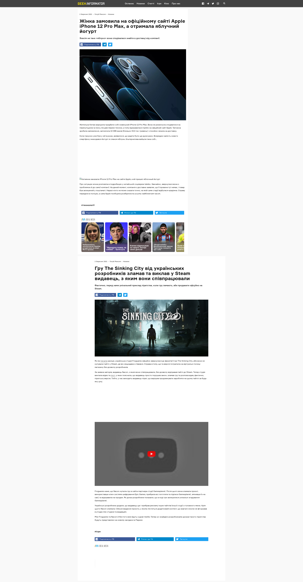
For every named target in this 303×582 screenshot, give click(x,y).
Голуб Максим (100, 14)
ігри (98, 531)
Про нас (176, 3)
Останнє (129, 3)
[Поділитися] (104, 44)
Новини (141, 3)
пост (113, 375)
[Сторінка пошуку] (224, 3)
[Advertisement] (133, 159)
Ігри (159, 3)
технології (88, 205)
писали (103, 361)
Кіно (166, 3)
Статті (151, 3)
